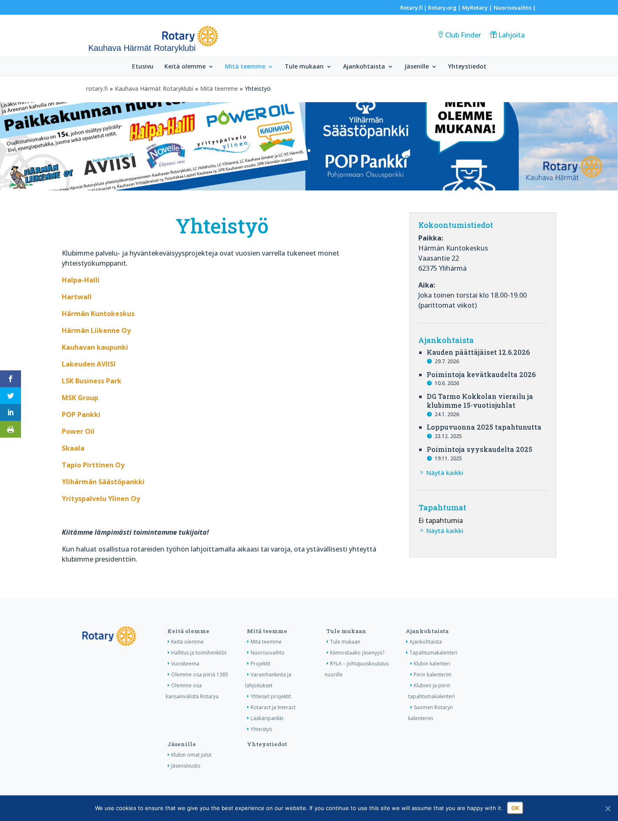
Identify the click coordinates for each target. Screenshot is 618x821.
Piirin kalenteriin (433, 674)
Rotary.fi (411, 7)
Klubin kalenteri (432, 663)
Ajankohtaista (364, 66)
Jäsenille (416, 66)
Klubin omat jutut (191, 754)
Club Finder (463, 35)
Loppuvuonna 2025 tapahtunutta (484, 426)
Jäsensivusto (186, 765)
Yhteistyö (261, 729)
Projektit (260, 663)
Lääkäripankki (267, 718)
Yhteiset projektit (271, 696)
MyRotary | (478, 7)
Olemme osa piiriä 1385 (199, 674)
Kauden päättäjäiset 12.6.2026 (478, 352)
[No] (607, 808)
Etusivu (142, 66)
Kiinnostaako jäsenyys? (357, 652)
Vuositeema (185, 663)
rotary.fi (97, 88)
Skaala (73, 448)
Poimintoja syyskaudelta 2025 (479, 449)
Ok (515, 808)
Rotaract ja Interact (273, 707)
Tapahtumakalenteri (433, 652)
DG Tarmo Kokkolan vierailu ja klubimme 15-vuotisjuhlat (480, 400)
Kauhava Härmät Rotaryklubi (154, 88)
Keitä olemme (185, 66)
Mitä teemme (245, 66)
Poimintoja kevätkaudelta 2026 (481, 374)
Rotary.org (442, 7)
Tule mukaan (304, 66)
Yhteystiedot (467, 66)
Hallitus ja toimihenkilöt (199, 652)
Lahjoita (511, 35)
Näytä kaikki (444, 472)
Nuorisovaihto (512, 7)
